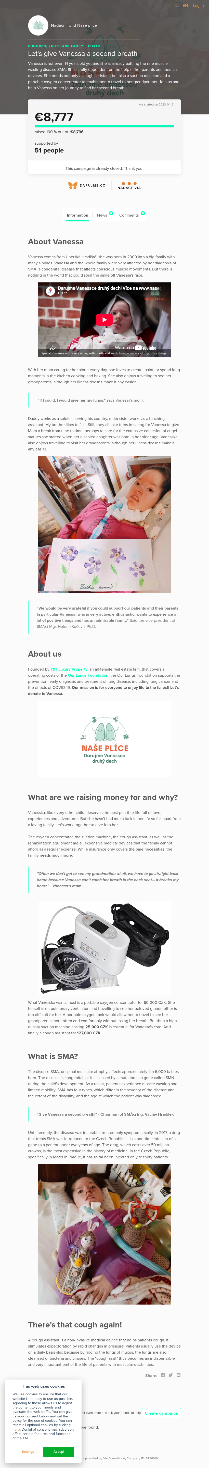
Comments (131, 214)
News (104, 214)
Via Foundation (114, 1458)
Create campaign (161, 1413)
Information (77, 215)
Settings (28, 1452)
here (16, 1429)
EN (185, 5)
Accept (59, 1452)
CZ (177, 5)
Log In (198, 5)
